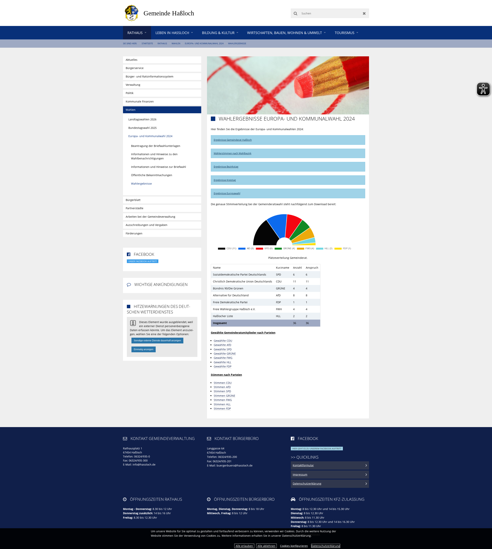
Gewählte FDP (222, 366)
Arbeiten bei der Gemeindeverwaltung (150, 216)
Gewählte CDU (223, 340)
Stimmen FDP (222, 408)
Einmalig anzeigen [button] (143, 349)
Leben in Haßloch (172, 32)
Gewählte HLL (222, 362)
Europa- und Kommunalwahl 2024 (204, 43)
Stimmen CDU (223, 383)
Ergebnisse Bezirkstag (226, 166)
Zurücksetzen (364, 13)
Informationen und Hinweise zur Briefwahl (158, 167)
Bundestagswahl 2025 (142, 128)
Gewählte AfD (222, 345)
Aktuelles (131, 60)
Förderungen (134, 233)
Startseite (147, 43)
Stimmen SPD (222, 391)
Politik (129, 93)
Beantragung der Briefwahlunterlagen (155, 146)
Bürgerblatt (133, 200)
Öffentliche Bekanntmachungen (151, 175)
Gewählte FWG (223, 358)
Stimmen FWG (223, 400)
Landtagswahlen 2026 (142, 119)
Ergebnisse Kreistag (225, 180)
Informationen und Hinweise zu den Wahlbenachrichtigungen (154, 156)
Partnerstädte (134, 208)
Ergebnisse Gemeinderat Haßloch (233, 140)
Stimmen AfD (222, 387)
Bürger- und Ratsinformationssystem (149, 76)
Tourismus (344, 32)
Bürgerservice (135, 68)
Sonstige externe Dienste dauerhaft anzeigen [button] (157, 340)
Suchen (295, 13)
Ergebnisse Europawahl (227, 193)
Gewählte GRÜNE (225, 353)
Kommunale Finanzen (140, 101)
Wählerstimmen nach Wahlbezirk (232, 153)
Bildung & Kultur (218, 32)
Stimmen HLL (222, 404)
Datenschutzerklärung (325, 546)
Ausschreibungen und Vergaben (146, 225)
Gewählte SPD (223, 349)
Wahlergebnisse (237, 43)
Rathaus (135, 32)
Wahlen (176, 43)
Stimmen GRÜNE (224, 395)
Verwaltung (133, 85)
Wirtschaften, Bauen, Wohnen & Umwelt (284, 32)
